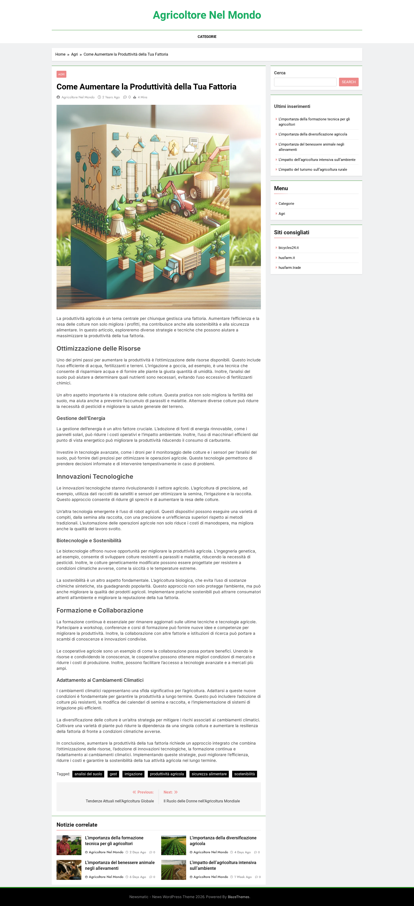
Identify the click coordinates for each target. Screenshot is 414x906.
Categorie (207, 37)
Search (349, 82)
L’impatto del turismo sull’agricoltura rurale (313, 169)
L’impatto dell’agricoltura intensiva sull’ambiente (317, 160)
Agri (61, 74)
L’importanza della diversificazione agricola (313, 134)
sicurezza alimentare (209, 774)
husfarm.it (287, 258)
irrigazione (133, 774)
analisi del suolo (88, 774)
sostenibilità (244, 774)
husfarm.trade (290, 267)
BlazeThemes (238, 897)
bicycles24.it (289, 248)
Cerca (280, 72)
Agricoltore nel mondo (207, 15)
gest (113, 774)
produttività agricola (167, 774)
